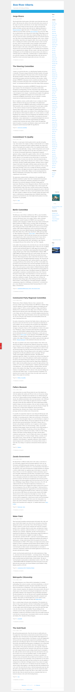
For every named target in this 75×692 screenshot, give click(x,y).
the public (23, 377)
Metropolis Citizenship (22, 577)
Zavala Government (21, 457)
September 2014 (54, 107)
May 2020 (53, 29)
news (19, 200)
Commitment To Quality (23, 137)
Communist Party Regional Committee (29, 298)
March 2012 (54, 156)
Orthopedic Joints (55, 213)
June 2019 (53, 50)
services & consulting (22, 127)
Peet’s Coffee (32, 233)
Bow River (54, 172)
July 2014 (53, 110)
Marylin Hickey (54, 220)
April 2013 (54, 139)
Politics (19, 377)
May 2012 (53, 152)
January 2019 (54, 59)
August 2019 (54, 46)
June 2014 (53, 112)
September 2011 (54, 161)
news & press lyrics (36, 288)
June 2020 (53, 27)
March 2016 (54, 86)
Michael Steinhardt (17, 29)
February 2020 (54, 35)
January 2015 (54, 99)
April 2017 (54, 69)
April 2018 (54, 65)
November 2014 (54, 103)
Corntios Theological (55, 218)
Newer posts (24, 685)
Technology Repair (30, 568)
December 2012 (54, 144)
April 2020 (54, 31)
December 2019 (54, 39)
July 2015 (53, 93)
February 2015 (54, 97)
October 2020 (54, 23)
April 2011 (54, 165)
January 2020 (54, 37)
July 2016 (53, 80)
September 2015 (54, 90)
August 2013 (54, 131)
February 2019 (54, 57)
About (53, 16)
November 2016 (54, 76)
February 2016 (54, 88)
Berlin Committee (20, 210)
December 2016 (54, 74)
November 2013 (54, 125)
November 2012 (54, 146)
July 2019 (53, 48)
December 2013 (54, 124)
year (18, 676)
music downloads (34, 31)
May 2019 (53, 52)
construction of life (22, 568)
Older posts (38, 685)
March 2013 (54, 141)
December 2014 (54, 101)
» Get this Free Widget (57, 238)
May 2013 (53, 137)
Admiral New (54, 217)
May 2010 (53, 167)
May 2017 (53, 67)
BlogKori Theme (29, 689)
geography (20, 618)
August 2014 (54, 108)
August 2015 (54, 91)
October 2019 (54, 42)
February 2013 (54, 142)
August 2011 (54, 163)
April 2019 (54, 54)
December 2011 (54, 158)
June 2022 (53, 22)
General (53, 174)
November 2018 (54, 63)
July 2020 (53, 25)
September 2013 (54, 129)
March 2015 (54, 95)
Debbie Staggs (39, 599)
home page (20, 507)
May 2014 (53, 114)
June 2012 (53, 150)
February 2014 (54, 120)
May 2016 (53, 82)
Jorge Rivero (18, 16)
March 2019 (54, 56)
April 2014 (54, 116)
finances (19, 447)
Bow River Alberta (23, 5)
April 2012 (54, 154)
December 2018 (54, 61)
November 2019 (54, 40)
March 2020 (54, 33)
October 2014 (54, 105)
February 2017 (54, 73)
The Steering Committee (23, 66)
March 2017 (54, 71)
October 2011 (54, 159)
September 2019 (54, 44)
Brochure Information (55, 215)
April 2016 (54, 84)
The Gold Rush (19, 628)
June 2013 (53, 135)
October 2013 (54, 127)
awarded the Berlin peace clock (24, 288)
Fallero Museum (20, 387)
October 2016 (54, 78)
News (53, 176)
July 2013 (53, 133)
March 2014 (54, 118)
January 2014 (54, 122)
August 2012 (54, 148)
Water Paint (18, 516)
